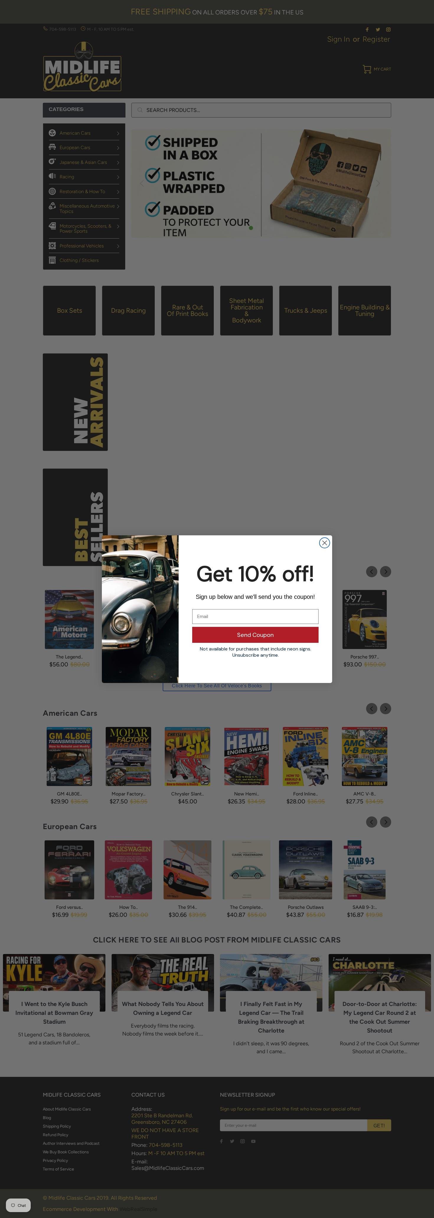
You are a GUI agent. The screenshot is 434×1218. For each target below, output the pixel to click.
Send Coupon (255, 635)
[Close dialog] (324, 543)
